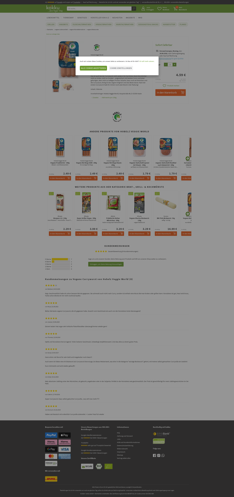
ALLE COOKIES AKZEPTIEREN (93, 68)
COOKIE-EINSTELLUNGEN (121, 68)
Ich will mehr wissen (146, 61)
